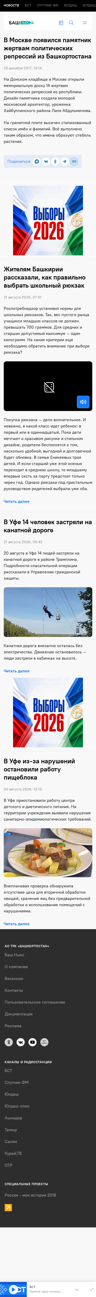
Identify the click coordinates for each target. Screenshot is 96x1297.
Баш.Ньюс (14, 954)
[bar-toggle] (85, 23)
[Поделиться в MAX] (37, 161)
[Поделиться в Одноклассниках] (55, 161)
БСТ (28, 5)
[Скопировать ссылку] (74, 161)
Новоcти (11, 5)
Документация (19, 1014)
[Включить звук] (83, 402)
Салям (11, 1141)
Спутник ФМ (47, 5)
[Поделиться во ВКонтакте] (46, 161)
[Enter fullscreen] (91, 1289)
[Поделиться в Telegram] (65, 161)
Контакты (14, 990)
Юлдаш (70, 5)
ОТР (8, 1165)
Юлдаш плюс (17, 1106)
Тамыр (11, 1129)
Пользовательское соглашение (35, 1002)
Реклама (13, 1025)
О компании (16, 966)
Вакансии (14, 978)
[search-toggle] (71, 23)
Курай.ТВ (13, 1153)
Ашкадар (13, 1117)
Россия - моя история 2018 (30, 1195)
